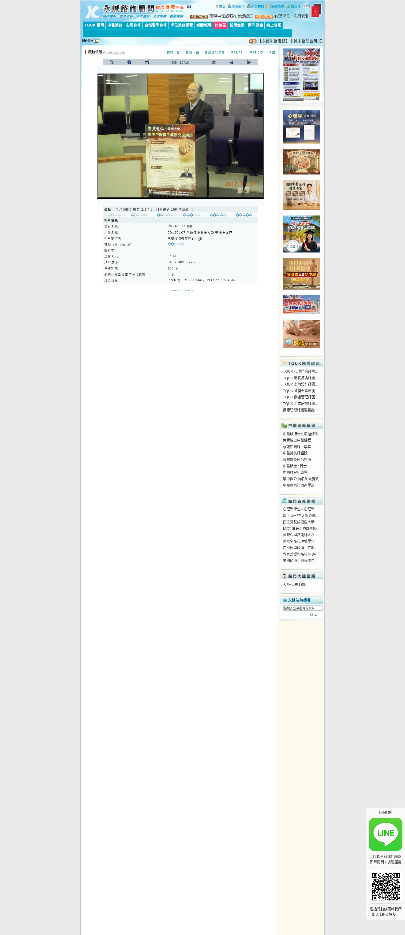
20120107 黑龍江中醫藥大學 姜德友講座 (200, 232)
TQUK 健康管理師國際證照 (301, 397)
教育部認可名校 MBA (299, 554)
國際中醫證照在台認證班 (231, 16)
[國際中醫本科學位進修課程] (301, 208)
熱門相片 (237, 53)
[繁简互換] (306, 6)
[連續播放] (147, 62)
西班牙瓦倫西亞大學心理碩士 (301, 522)
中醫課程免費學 (295, 472)
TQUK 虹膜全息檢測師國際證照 (301, 391)
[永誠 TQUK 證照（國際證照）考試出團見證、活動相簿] (105, 54)
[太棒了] (244, 215)
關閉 (385, 812)
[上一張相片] (231, 62)
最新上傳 (192, 53)
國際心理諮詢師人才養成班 (301, 535)
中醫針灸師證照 (295, 453)
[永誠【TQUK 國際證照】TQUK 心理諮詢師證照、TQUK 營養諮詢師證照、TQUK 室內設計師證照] (301, 99)
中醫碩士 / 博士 (295, 466)
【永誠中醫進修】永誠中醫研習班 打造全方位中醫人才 (292, 41)
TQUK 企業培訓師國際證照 (301, 403)
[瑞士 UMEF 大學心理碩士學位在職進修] (301, 251)
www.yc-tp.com (180, 290)
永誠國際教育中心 (181, 238)
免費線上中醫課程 (297, 440)
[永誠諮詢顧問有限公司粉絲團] (190, 9)
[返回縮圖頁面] (111, 62)
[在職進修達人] (293, 6)
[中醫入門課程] (301, 288)
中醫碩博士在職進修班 (300, 434)
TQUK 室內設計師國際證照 (301, 384)
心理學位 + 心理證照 (292, 16)
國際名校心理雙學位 (299, 541)
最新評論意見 (215, 53)
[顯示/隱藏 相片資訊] (129, 62)
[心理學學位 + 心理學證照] (301, 142)
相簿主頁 (173, 53)
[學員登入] (236, 6)
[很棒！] (218, 215)
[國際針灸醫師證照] (301, 346)
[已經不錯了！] (139, 215)
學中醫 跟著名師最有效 (301, 479)
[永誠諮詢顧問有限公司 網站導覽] (275, 6)
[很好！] (165, 215)
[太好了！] (191, 215)
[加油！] (112, 215)
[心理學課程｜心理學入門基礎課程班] (301, 173)
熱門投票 (256, 53)
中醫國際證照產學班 (299, 485)
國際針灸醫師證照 (297, 459)
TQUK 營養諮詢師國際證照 (301, 378)
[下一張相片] (249, 62)
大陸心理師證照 (295, 584)
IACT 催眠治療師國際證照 (301, 528)
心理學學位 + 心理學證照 (301, 509)
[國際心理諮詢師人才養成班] (301, 313)
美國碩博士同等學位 (299, 560)
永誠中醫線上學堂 (297, 447)
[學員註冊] (255, 6)
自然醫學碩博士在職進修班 (301, 547)
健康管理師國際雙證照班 (301, 410)
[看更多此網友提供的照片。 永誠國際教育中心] (200, 238)
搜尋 (272, 53)
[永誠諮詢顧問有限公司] (220, 6)
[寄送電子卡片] (214, 62)
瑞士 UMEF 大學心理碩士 (301, 515)
